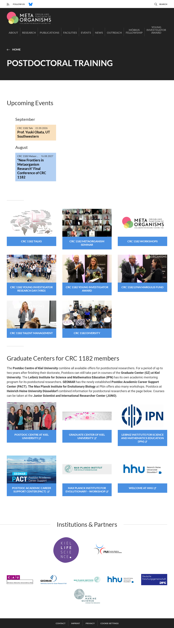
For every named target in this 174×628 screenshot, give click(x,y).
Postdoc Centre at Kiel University (31, 436)
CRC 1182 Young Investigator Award (87, 288)
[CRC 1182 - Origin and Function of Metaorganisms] (29, 18)
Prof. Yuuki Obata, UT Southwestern (33, 134)
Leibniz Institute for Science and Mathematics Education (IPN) (142, 438)
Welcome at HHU (141, 488)
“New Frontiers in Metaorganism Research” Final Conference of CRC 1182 (31, 168)
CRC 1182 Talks (31, 241)
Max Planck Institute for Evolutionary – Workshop (86, 489)
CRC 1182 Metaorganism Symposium (37, 156)
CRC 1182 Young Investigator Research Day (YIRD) (31, 288)
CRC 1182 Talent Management (31, 333)
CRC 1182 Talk (25, 128)
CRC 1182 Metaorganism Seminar (86, 243)
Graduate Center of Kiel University (87, 436)
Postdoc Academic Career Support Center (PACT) (31, 489)
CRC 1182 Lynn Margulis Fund (142, 287)
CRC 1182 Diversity (87, 333)
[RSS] (8, 3)
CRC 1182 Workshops (142, 241)
